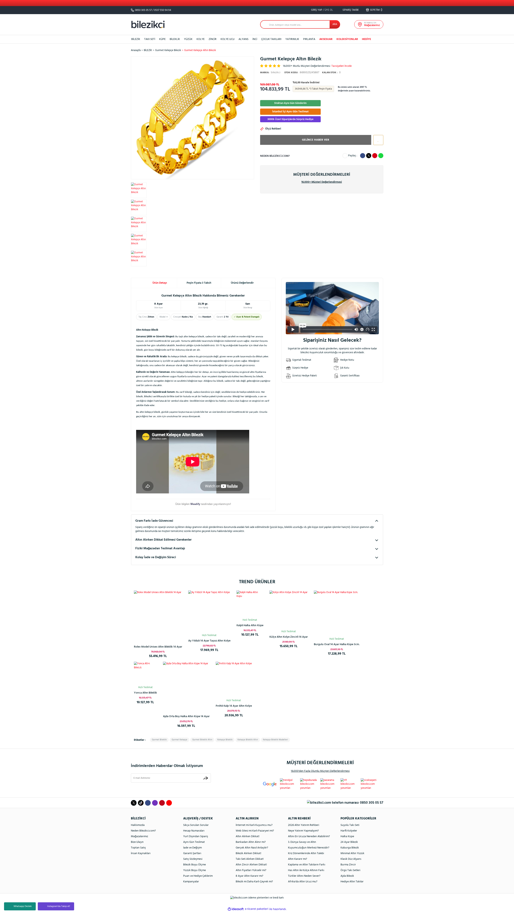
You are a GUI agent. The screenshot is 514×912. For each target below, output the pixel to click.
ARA (334, 24)
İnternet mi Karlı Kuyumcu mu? (254, 825)
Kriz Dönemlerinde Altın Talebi (306, 853)
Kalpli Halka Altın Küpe (250, 625)
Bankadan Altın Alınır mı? (251, 842)
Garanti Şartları (192, 853)
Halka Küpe (347, 836)
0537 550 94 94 (162, 10)
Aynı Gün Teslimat (194, 842)
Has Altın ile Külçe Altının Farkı (306, 870)
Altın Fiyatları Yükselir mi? (251, 870)
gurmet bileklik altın (202, 740)
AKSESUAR (325, 39)
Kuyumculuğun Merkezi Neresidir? (308, 847)
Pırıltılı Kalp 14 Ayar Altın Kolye (234, 706)
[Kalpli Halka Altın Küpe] (250, 603)
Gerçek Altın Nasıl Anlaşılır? (252, 847)
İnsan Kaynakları (140, 853)
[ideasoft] (236, 909)
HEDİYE (366, 39)
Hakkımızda (138, 825)
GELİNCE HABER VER (315, 140)
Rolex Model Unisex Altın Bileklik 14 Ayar (158, 647)
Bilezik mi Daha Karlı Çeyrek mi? (254, 881)
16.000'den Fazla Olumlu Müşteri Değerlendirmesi (320, 771)
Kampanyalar (191, 881)
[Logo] (148, 24)
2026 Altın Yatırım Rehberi (303, 825)
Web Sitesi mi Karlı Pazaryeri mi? (255, 830)
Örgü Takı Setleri (350, 870)
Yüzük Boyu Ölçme (194, 870)
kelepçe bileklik (224, 740)
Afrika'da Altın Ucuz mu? (302, 881)
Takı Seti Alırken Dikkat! (250, 859)
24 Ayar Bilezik (349, 842)
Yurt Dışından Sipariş (195, 836)
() (376, 10)
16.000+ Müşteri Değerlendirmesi (321, 182)
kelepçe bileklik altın (248, 740)
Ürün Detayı (159, 283)
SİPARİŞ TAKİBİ (350, 10)
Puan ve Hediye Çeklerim (198, 876)
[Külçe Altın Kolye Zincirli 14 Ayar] (288, 609)
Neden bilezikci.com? (275, 156)
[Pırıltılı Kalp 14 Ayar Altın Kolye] (234, 680)
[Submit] (205, 778)
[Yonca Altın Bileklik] (145, 673)
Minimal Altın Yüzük (352, 853)
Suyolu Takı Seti (350, 825)
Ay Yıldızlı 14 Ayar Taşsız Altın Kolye (209, 640)
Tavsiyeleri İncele (341, 66)
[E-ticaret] (256, 909)
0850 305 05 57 (143, 10)
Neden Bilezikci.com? (143, 830)
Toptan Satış (138, 847)
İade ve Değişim (192, 847)
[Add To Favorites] (377, 140)
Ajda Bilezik (347, 876)
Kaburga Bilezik (350, 847)
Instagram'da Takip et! (58, 906)
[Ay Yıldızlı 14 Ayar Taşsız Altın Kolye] (209, 611)
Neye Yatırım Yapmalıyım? (303, 830)
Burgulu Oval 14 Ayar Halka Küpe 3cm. (337, 644)
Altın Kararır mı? (297, 859)
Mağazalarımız (139, 836)
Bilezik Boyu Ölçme (194, 864)
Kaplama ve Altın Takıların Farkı (306, 864)
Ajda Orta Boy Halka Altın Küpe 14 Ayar (186, 716)
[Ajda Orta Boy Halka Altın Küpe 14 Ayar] (186, 685)
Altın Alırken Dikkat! (248, 836)
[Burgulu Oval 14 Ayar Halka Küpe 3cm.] (337, 613)
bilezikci (270, 72)
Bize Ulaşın (137, 842)
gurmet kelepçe (179, 740)
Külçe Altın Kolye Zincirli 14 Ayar (288, 637)
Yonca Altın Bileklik (145, 693)
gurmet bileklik (159, 740)
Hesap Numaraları (193, 830)
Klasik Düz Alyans (351, 859)
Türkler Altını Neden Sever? (304, 876)
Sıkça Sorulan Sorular (196, 825)
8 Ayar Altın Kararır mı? (249, 876)
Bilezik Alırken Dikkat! (248, 853)
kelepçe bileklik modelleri (275, 740)
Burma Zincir (348, 864)
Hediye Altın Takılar (352, 881)
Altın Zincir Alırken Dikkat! (251, 864)
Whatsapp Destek (23, 906)
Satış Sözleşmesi (192, 859)
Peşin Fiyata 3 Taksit (199, 283)
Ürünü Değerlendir (242, 283)
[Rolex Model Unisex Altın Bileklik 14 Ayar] (158, 614)
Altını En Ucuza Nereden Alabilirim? (309, 836)
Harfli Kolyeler (349, 830)
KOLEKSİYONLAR (347, 39)
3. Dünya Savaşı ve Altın (302, 842)
